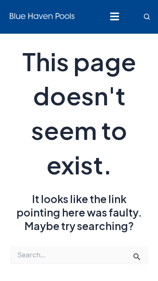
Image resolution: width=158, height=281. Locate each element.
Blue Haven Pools (42, 17)
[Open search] (147, 17)
